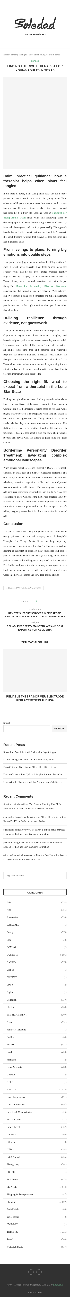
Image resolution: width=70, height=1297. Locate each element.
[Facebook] (33, 40)
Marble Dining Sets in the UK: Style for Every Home (29, 759)
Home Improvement (37, 1097)
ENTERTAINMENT (37, 1014)
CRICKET (37, 977)
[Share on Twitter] (46, 601)
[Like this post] (39, 601)
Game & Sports (37, 1067)
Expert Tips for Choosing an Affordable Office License (30, 767)
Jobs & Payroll (37, 1119)
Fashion (37, 1037)
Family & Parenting (37, 1029)
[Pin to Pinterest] (49, 601)
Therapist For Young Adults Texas (23, 588)
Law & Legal (37, 1127)
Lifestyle (37, 1142)
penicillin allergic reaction (16, 842)
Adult (37, 902)
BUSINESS (37, 955)
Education (37, 1000)
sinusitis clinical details (14, 804)
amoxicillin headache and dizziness (20, 817)
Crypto (37, 984)
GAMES (37, 1074)
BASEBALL (37, 925)
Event (37, 1022)
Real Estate (37, 1179)
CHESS (37, 970)
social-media (37, 1217)
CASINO (37, 962)
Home (6, 54)
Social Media (37, 1209)
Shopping (37, 1202)
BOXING (37, 947)
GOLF (37, 1082)
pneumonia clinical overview (17, 829)
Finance (37, 1044)
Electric (37, 1007)
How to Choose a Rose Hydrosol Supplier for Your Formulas (32, 774)
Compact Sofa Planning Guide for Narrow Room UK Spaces (32, 782)
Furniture (37, 1059)
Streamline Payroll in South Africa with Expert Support (30, 752)
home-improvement (37, 1104)
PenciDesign (58, 1285)
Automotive (37, 917)
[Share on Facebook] (43, 601)
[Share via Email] (53, 601)
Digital (37, 992)
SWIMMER (37, 1224)
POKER (37, 1172)
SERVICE (37, 1187)
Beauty (37, 932)
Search (6, 723)
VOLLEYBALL (37, 1247)
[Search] (66, 5)
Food (37, 1052)
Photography (37, 1164)
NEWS (37, 1149)
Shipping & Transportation (37, 1194)
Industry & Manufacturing (37, 1112)
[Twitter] (37, 40)
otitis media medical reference (17, 855)
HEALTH (37, 1089)
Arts (37, 910)
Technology (37, 1232)
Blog (37, 940)
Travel (37, 1239)
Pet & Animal (37, 1157)
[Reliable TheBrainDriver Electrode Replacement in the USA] (35, 670)
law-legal (37, 1134)
